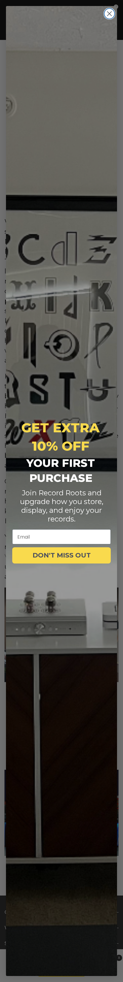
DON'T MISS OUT (62, 555)
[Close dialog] (109, 13)
